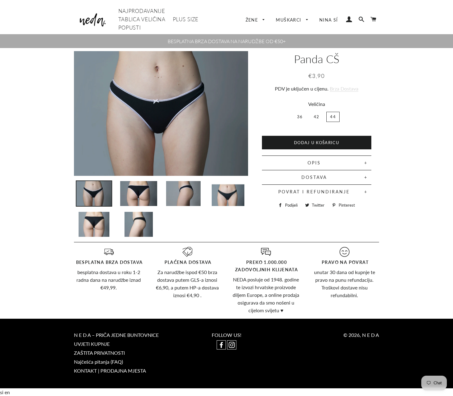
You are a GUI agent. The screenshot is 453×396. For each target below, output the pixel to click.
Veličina (316, 104)
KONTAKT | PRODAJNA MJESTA (110, 371)
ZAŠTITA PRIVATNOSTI (99, 353)
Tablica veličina (141, 19)
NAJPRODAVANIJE (141, 11)
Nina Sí (328, 19)
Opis (314, 162)
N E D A (370, 335)
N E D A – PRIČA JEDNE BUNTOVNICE (116, 335)
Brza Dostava (344, 88)
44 (333, 116)
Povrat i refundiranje (314, 191)
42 (317, 116)
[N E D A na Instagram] (231, 345)
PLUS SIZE (185, 19)
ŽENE (253, 19)
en (7, 392)
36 (300, 116)
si (2, 392)
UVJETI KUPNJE (92, 344)
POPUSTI (129, 27)
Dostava (314, 177)
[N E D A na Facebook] (222, 345)
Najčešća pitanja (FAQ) (98, 362)
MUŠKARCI (289, 19)
